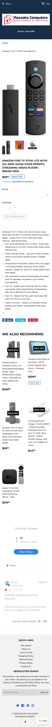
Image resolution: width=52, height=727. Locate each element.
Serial (5, 189)
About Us (26, 649)
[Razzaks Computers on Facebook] (22, 706)
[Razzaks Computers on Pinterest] (27, 706)
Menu (8, 3)
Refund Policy (26, 659)
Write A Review (26, 551)
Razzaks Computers (28, 713)
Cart (47, 3)
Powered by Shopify (25, 716)
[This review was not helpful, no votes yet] (44, 621)
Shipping (6, 181)
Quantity (6, 202)
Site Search (26, 645)
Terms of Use (26, 652)
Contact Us (26, 666)
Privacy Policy (25, 663)
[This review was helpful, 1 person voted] (39, 621)
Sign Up (44, 692)
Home (5, 43)
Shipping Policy (26, 656)
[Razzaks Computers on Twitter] (17, 706)
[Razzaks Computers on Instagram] (32, 706)
